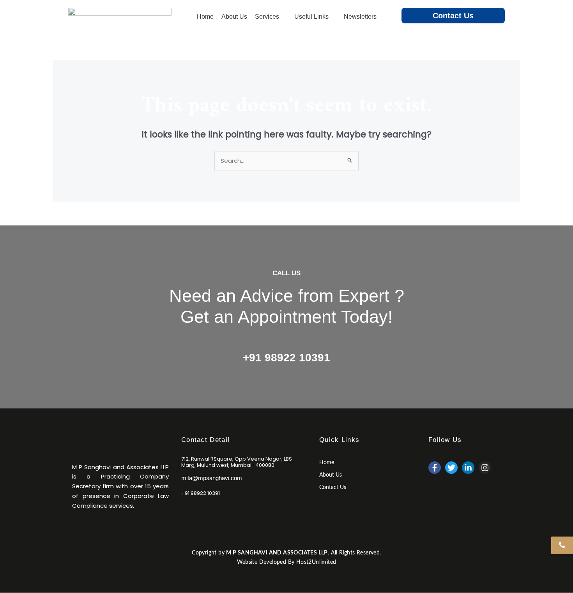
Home (326, 462)
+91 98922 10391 (286, 358)
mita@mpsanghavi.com (211, 478)
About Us (330, 475)
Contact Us (453, 15)
